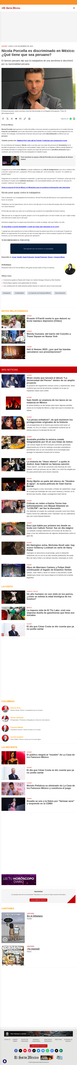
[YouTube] (25, 1050)
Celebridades (19, 293)
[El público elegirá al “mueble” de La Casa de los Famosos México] (13, 757)
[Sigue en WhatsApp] (70, 118)
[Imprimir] (29, 118)
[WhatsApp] (12, 118)
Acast (14, 257)
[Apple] (56, 1050)
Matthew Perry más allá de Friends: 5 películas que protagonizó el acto (42, 140)
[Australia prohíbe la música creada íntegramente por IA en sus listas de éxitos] (13, 446)
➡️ (2, 227)
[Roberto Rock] (5, 709)
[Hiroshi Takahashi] (5, 718)
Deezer (50, 257)
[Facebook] (3, 118)
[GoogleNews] (52, 1050)
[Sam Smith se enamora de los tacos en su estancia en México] (13, 405)
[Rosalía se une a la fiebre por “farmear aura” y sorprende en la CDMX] (13, 804)
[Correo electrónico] (20, 118)
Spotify (19, 257)
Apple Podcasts (28, 257)
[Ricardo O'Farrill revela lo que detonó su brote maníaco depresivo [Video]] (13, 321)
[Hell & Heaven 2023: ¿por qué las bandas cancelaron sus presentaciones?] (13, 352)
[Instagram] (29, 1050)
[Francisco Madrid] (5, 728)
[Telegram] (16, 118)
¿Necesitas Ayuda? (38, 1046)
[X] (7, 118)
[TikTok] (34, 1050)
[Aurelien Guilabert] (5, 738)
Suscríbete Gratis (38, 900)
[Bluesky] (43, 1050)
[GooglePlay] (61, 1050)
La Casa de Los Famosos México (39, 293)
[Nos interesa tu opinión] (38, 1034)
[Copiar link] (24, 118)
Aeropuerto (6, 293)
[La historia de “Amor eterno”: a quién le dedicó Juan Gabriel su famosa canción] (13, 467)
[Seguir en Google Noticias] (73, 118)
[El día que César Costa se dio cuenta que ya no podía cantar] (13, 773)
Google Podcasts (41, 257)
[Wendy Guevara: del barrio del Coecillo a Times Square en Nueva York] (13, 337)
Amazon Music (59, 257)
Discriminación (60, 293)
